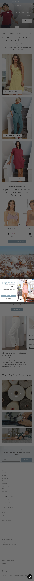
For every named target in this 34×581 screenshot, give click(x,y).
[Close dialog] (33, 279)
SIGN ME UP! (8, 295)
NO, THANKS (8, 298)
